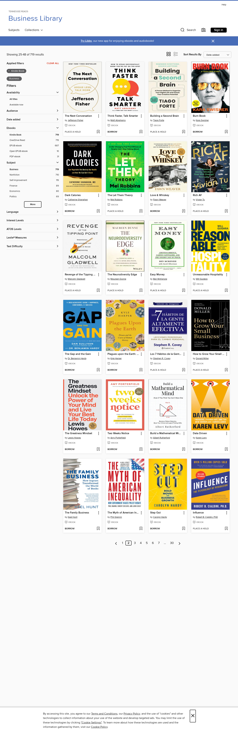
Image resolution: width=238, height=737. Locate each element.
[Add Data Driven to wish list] (226, 449)
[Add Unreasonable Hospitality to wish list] (226, 290)
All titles (13, 99)
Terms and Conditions (104, 713)
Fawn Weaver (159, 199)
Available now (16, 104)
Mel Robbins (116, 199)
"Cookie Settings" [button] (91, 722)
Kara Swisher (202, 120)
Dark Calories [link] (73, 195)
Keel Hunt (72, 517)
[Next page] (179, 543)
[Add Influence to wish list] (226, 529)
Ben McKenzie (160, 279)
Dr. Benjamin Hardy (77, 358)
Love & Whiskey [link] (159, 195)
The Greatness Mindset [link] (78, 433)
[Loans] (203, 30)
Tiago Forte (158, 120)
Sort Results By (192, 54)
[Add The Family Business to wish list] (98, 529)
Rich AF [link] (197, 195)
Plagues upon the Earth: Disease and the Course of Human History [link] (123, 354)
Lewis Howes (74, 437)
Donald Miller (202, 358)
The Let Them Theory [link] (120, 195)
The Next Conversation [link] (78, 116)
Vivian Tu (200, 199)
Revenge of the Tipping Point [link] (81, 274)
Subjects (14, 30)
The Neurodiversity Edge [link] (122, 274)
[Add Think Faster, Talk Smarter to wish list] (141, 132)
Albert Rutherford (161, 437)
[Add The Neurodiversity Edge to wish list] (141, 290)
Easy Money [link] (157, 274)
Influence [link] (198, 512)
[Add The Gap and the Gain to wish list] (98, 370)
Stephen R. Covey (161, 358)
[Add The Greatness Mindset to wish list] (98, 449)
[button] (187, 30)
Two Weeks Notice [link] (118, 433)
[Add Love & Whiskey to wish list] (183, 211)
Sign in (218, 30)
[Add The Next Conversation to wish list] (98, 132)
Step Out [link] (155, 512)
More (32, 204)
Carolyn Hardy (160, 517)
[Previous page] (116, 543)
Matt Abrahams (118, 120)
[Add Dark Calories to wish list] (98, 211)
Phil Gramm (116, 517)
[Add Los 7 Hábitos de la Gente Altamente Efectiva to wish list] (183, 370)
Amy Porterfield (118, 437)
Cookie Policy (99, 727)
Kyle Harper (116, 358)
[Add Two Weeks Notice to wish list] (141, 449)
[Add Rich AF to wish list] (226, 211)
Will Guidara (202, 279)
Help (224, 4)
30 (172, 543)
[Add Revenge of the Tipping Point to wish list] (98, 290)
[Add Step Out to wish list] (183, 529)
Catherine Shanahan (78, 199)
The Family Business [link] (77, 512)
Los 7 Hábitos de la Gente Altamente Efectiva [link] (166, 354)
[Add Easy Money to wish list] (183, 290)
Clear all (53, 63)
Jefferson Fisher (75, 120)
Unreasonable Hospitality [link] (208, 274)
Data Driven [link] (200, 433)
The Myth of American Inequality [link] (123, 512)
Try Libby (86, 41)
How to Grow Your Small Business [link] (209, 354)
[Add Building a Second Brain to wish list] (183, 132)
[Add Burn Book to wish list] (226, 132)
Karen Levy (201, 437)
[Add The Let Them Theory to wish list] (141, 211)
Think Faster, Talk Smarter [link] (123, 116)
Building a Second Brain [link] (164, 116)
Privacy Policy (132, 713)
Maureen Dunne (118, 279)
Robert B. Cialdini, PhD (207, 517)
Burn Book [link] (199, 116)
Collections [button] (33, 30)
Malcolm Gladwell (76, 279)
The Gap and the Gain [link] (78, 354)
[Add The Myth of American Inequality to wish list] (141, 529)
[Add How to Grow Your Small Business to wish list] (226, 370)
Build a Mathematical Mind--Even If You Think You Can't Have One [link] (166, 433)
